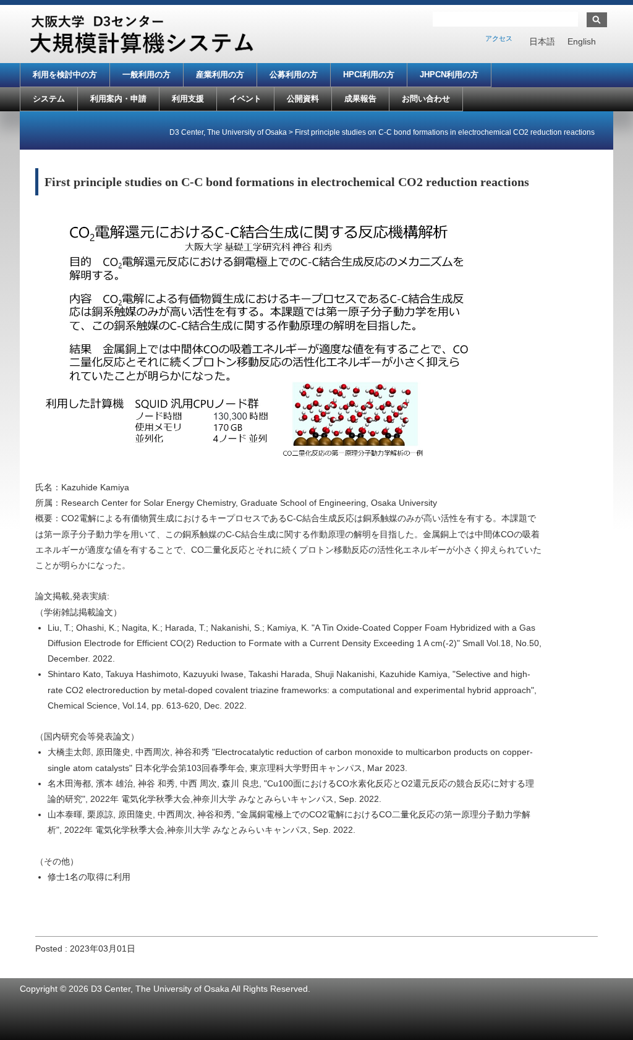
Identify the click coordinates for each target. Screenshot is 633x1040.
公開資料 (303, 98)
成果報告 (360, 98)
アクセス (498, 38)
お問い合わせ (426, 98)
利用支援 (188, 98)
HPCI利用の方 (368, 74)
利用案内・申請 (118, 98)
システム (49, 98)
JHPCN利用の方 (449, 74)
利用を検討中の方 (65, 74)
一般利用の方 (146, 74)
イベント (245, 98)
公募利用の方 (294, 74)
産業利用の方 (220, 74)
